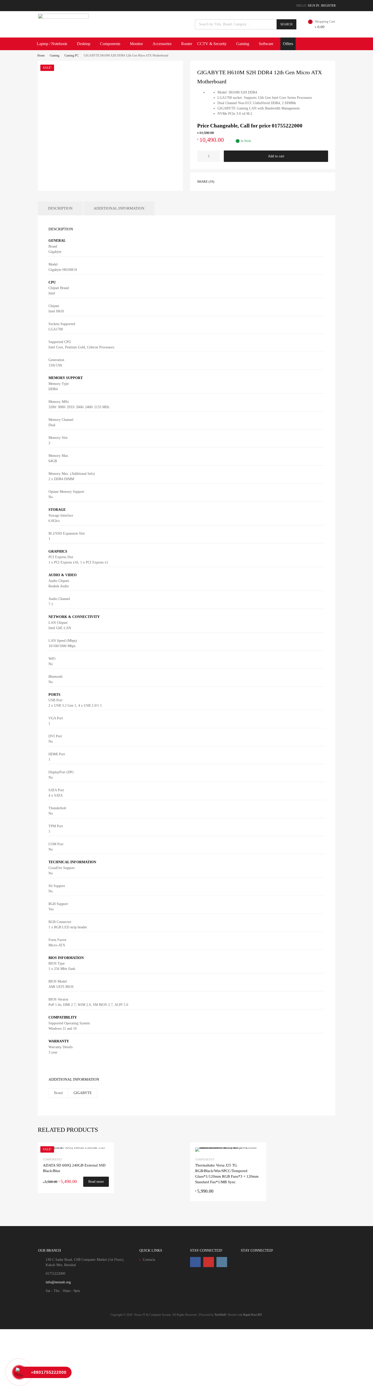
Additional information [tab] (119, 208)
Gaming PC (71, 55)
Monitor (136, 44)
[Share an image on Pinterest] (241, 181)
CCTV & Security (212, 44)
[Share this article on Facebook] (223, 181)
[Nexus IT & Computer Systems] (63, 17)
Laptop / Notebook (52, 44)
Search (286, 24)
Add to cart (276, 156)
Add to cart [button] (258, 1191)
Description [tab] (60, 208)
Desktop (83, 44)
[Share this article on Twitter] (232, 181)
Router (186, 44)
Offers (288, 44)
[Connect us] (195, 1262)
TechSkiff (220, 1315)
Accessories (162, 44)
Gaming (242, 44)
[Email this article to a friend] (250, 181)
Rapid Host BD (252, 1315)
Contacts (149, 1260)
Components (110, 44)
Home (41, 55)
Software (266, 44)
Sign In (313, 5)
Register (328, 5)
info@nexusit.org (58, 1282)
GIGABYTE (83, 1093)
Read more (96, 1181)
